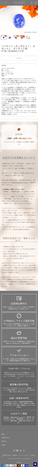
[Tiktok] (21, 450)
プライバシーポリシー (24, 455)
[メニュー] (2, 3)
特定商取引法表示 (6, 455)
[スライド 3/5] (16, 37)
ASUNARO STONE (16, 458)
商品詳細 (3, 65)
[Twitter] (24, 450)
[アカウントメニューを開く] (32, 3)
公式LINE (6, 417)
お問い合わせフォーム (16, 417)
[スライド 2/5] (9, 37)
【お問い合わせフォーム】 (19, 182)
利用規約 (15, 455)
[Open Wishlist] (35, 464)
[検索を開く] (6, 3)
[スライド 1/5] (3, 37)
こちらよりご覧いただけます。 (21, 229)
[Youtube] (17, 450)
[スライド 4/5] (22, 37)
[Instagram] (14, 450)
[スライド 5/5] (28, 37)
